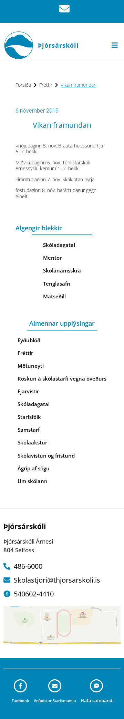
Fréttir (45, 85)
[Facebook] (20, 685)
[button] (114, 45)
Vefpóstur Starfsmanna (55, 700)
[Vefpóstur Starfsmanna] (54, 685)
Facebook (20, 700)
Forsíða (23, 85)
